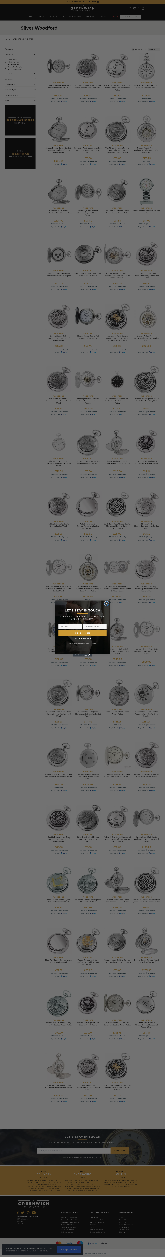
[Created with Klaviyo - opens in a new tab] (82, 655)
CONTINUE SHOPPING (82, 638)
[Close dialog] (106, 603)
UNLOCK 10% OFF (82, 633)
